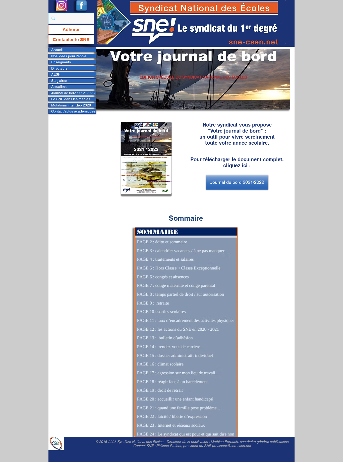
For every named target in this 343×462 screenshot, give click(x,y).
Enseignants (61, 62)
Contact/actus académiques (73, 111)
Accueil (57, 50)
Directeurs (59, 68)
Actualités (59, 87)
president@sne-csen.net (231, 446)
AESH (56, 74)
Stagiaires (59, 81)
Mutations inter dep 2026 (71, 105)
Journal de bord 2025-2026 (73, 93)
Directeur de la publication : (188, 442)
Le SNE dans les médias (70, 99)
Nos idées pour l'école (68, 56)
